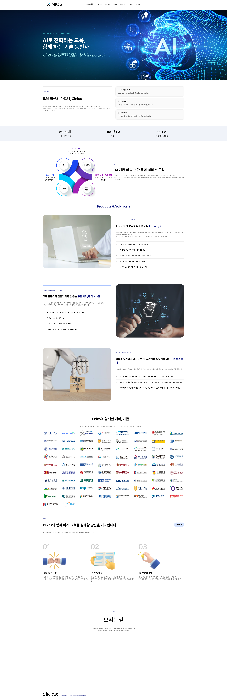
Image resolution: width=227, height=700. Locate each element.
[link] (179, 525)
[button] (90, 4)
